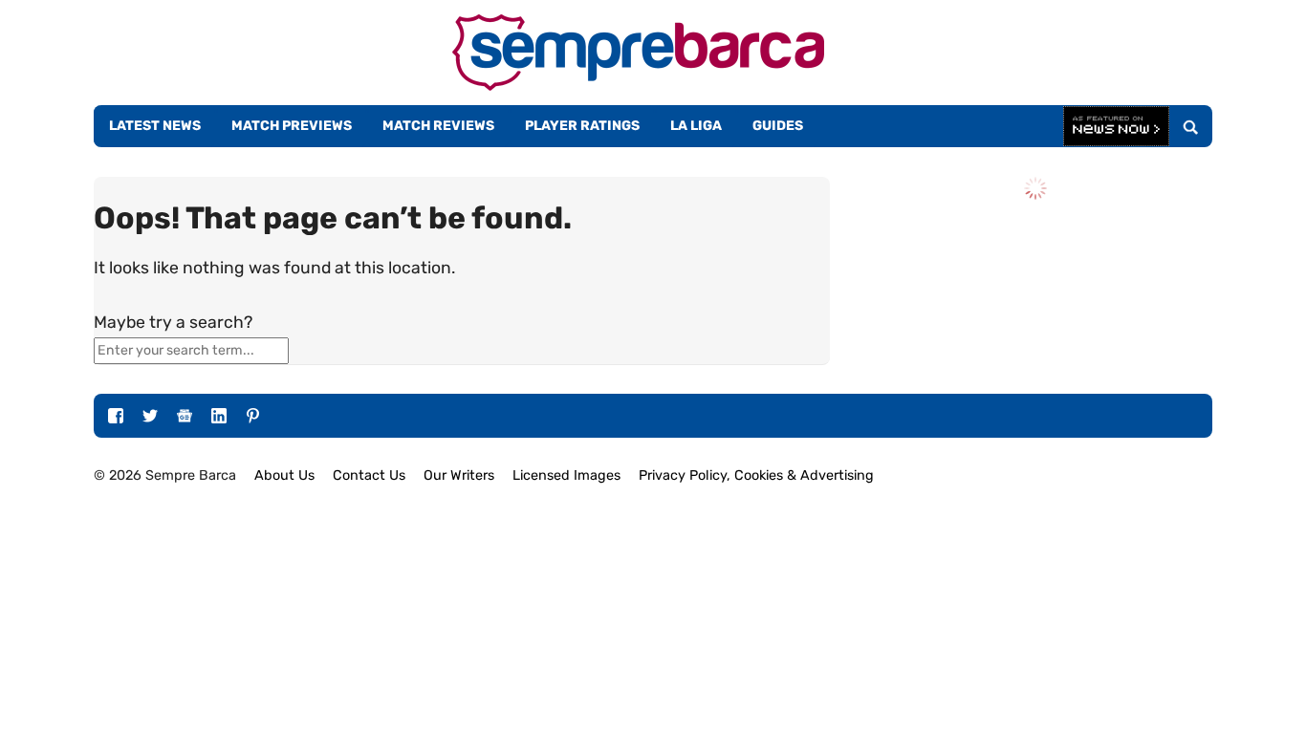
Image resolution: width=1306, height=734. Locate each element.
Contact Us (369, 475)
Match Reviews (438, 126)
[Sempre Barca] (638, 85)
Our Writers (459, 475)
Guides (777, 126)
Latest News (155, 126)
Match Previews (291, 126)
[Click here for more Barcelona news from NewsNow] (1116, 127)
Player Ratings (582, 126)
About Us (284, 475)
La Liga (696, 126)
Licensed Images (566, 475)
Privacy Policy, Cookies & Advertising (756, 475)
